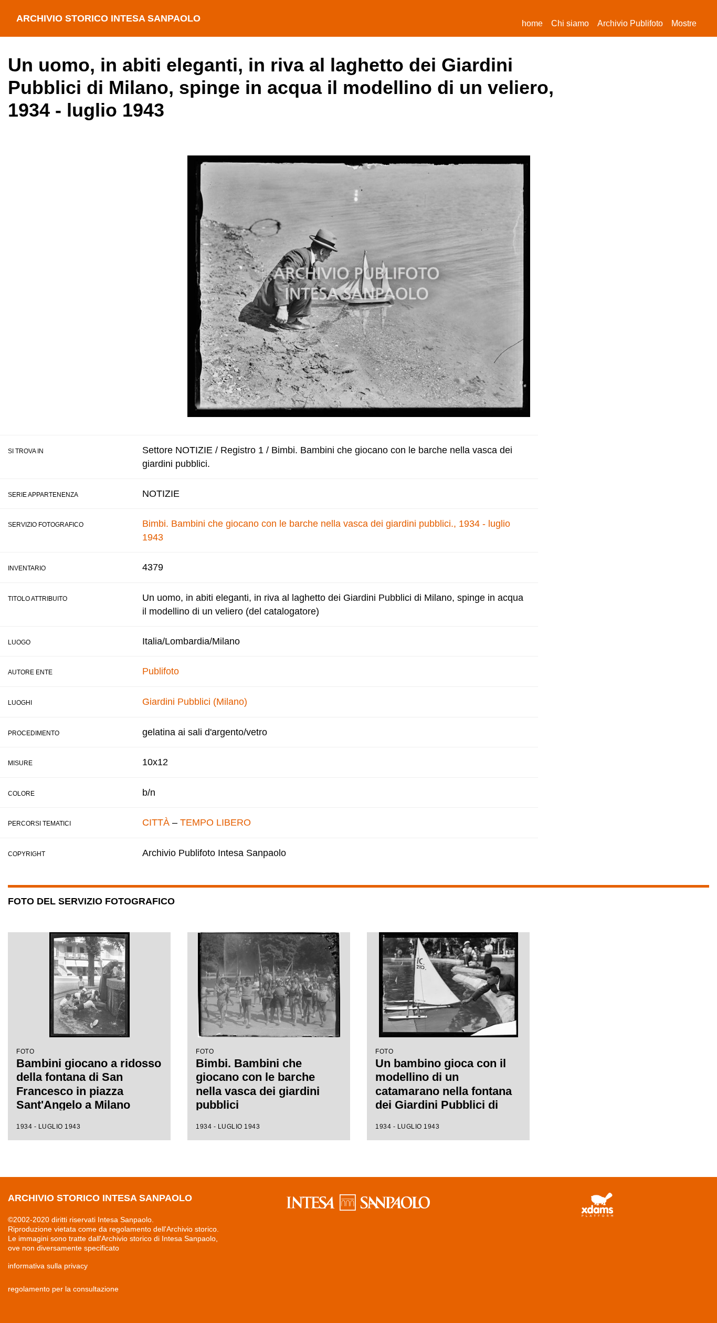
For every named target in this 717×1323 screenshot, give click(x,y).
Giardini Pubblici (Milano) (194, 701)
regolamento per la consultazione (63, 1289)
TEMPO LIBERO (215, 822)
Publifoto (160, 671)
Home (534, 23)
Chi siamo (570, 23)
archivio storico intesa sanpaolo (108, 18)
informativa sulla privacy (48, 1266)
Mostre (684, 23)
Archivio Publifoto (630, 23)
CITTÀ (156, 822)
